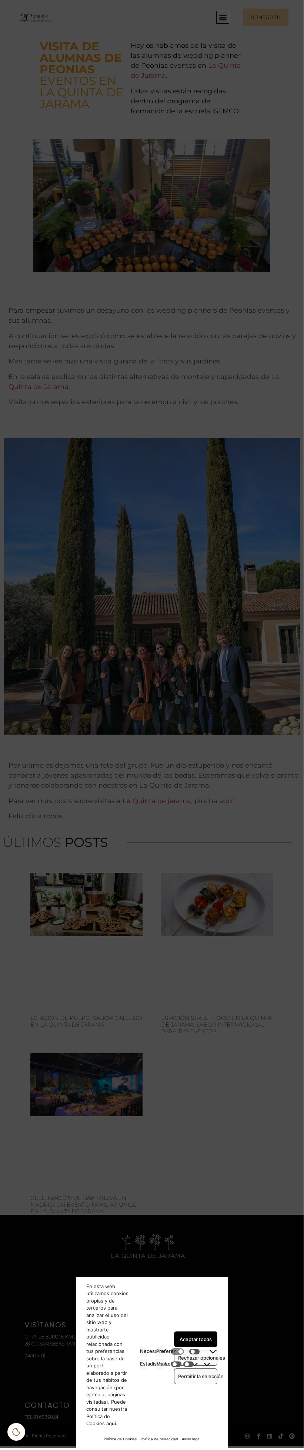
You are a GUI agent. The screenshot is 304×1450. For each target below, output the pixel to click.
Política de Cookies (120, 1439)
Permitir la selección (197, 1376)
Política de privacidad (159, 1439)
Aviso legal (191, 1439)
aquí (110, 1423)
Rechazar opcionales (197, 1358)
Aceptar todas (196, 1339)
